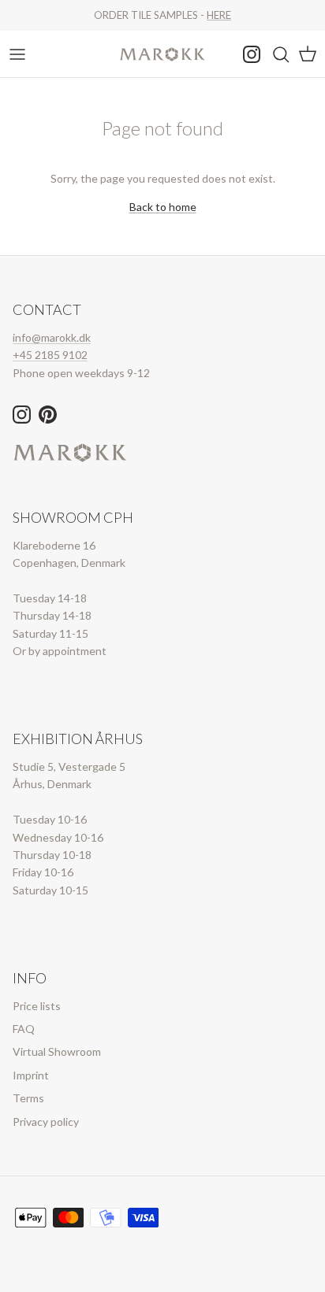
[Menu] (17, 54)
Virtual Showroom (57, 1051)
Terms (28, 1098)
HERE (219, 15)
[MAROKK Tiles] (162, 53)
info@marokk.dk (52, 337)
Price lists (37, 1005)
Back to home (162, 206)
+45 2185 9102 (50, 354)
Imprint (31, 1075)
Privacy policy (46, 1121)
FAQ (24, 1028)
